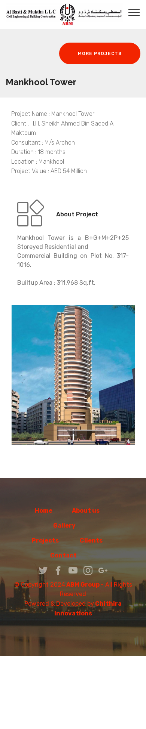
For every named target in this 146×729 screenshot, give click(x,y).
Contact (73, 555)
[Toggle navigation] (134, 12)
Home (43, 510)
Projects (45, 540)
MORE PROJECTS (100, 53)
